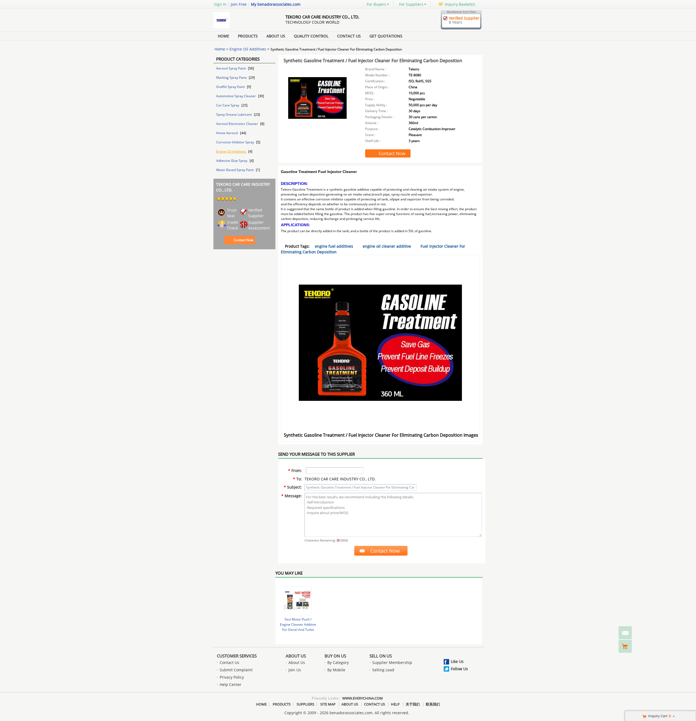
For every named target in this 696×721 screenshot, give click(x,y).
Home (223, 36)
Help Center (230, 684)
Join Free (239, 4)
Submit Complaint (236, 669)
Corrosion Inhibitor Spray (235, 142)
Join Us (294, 669)
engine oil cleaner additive (387, 246)
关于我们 (413, 704)
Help (395, 704)
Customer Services (237, 656)
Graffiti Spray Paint (231, 86)
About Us (275, 36)
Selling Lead (383, 669)
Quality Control (311, 36)
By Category (338, 662)
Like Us (457, 661)
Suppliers (305, 704)
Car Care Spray (228, 105)
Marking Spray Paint (231, 77)
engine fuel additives (334, 246)
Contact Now (243, 240)
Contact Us (349, 36)
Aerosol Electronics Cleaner (237, 123)
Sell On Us (380, 656)
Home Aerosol (227, 133)
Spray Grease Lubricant (234, 114)
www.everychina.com (362, 698)
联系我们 (433, 704)
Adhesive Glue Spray (232, 160)
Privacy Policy (232, 677)
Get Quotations (385, 36)
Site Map (327, 704)
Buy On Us (335, 656)
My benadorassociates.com (275, 4)
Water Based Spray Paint (235, 170)
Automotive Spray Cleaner (236, 96)
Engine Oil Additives (247, 49)
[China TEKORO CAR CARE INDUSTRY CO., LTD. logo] (243, 28)
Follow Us (459, 668)
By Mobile (336, 669)
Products (248, 36)
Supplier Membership (392, 662)
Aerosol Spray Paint (231, 68)
